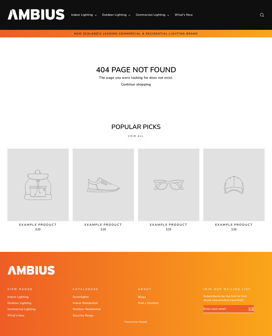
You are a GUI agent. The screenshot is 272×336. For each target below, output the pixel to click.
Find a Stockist (148, 303)
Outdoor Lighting (114, 15)
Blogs (142, 297)
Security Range (83, 315)
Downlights (81, 297)
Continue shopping (136, 84)
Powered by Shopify (136, 321)
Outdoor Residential (87, 309)
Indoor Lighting (82, 15)
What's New (184, 15)
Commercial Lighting (151, 15)
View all (136, 136)
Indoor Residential (85, 303)
